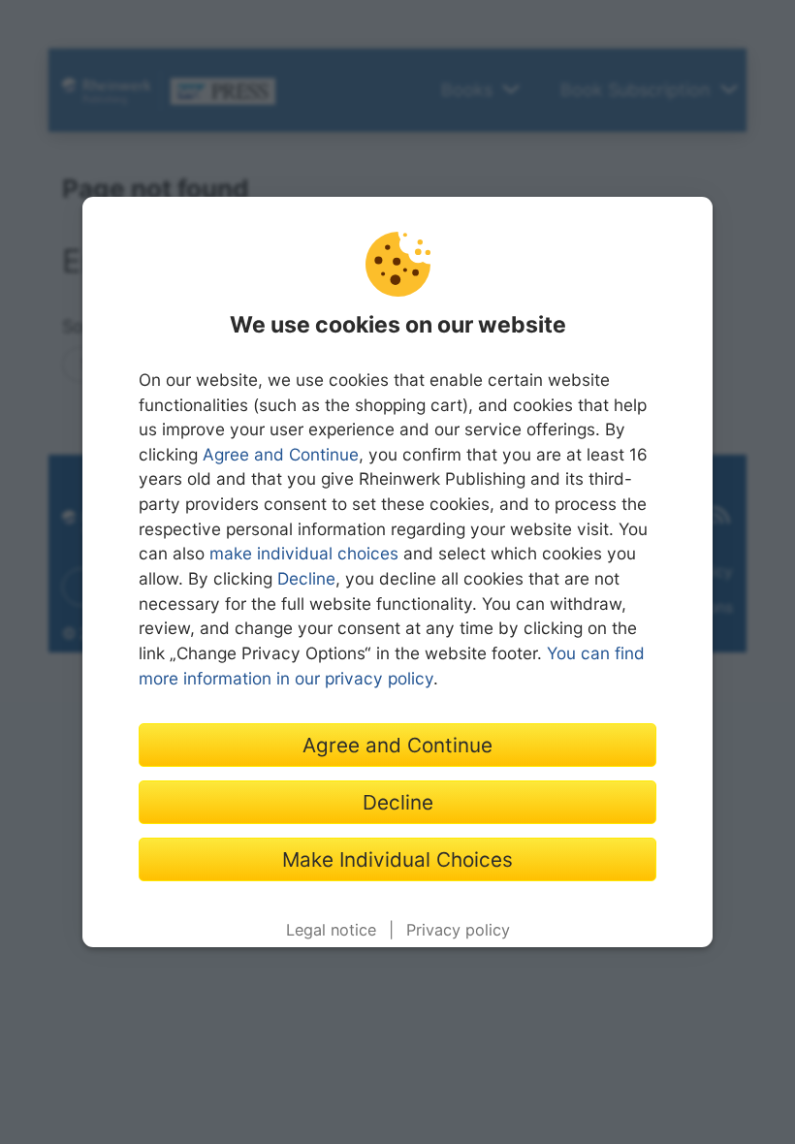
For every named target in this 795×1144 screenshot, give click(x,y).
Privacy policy (458, 929)
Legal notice (331, 929)
